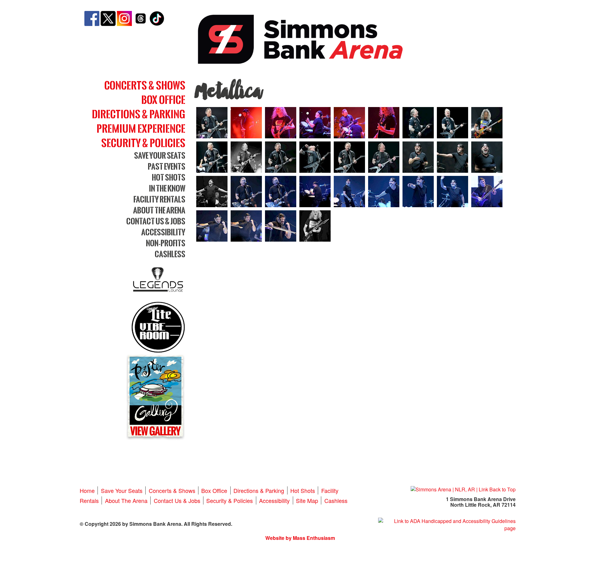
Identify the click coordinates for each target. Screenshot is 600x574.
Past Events (166, 166)
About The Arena (159, 210)
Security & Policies (143, 143)
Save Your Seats (159, 155)
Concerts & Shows (144, 85)
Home (87, 490)
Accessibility (163, 232)
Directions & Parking (138, 114)
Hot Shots (168, 177)
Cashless (170, 254)
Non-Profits (165, 243)
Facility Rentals (159, 199)
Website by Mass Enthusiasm (300, 537)
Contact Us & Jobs (155, 221)
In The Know (167, 188)
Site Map (307, 500)
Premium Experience (141, 128)
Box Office (163, 99)
